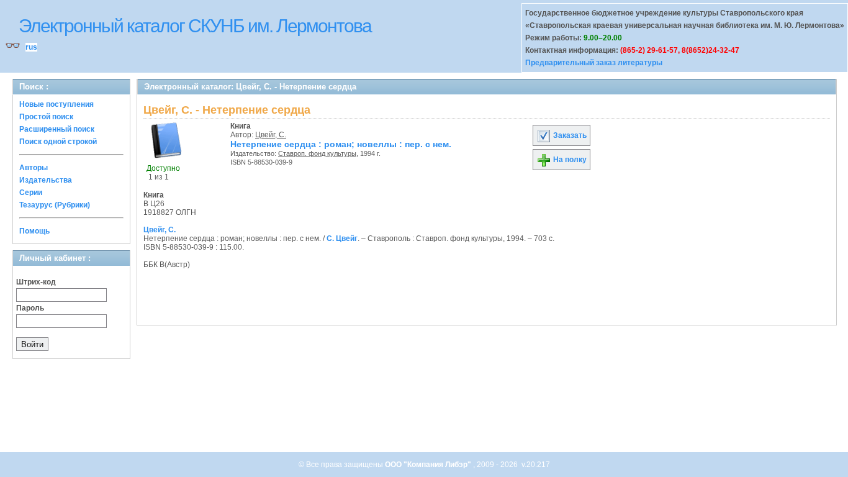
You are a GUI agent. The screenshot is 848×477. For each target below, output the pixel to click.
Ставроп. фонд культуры (317, 153)
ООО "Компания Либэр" (429, 464)
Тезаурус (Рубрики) (54, 205)
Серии (30, 192)
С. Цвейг (342, 238)
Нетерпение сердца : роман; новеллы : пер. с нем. (340, 144)
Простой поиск (46, 116)
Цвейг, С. (270, 134)
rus (31, 47)
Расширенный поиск (56, 129)
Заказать (569, 135)
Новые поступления (56, 104)
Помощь (34, 231)
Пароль (30, 308)
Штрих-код (36, 282)
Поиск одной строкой (58, 141)
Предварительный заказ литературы (593, 62)
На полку (569, 159)
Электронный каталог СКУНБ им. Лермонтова (195, 26)
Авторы (33, 167)
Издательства (45, 180)
